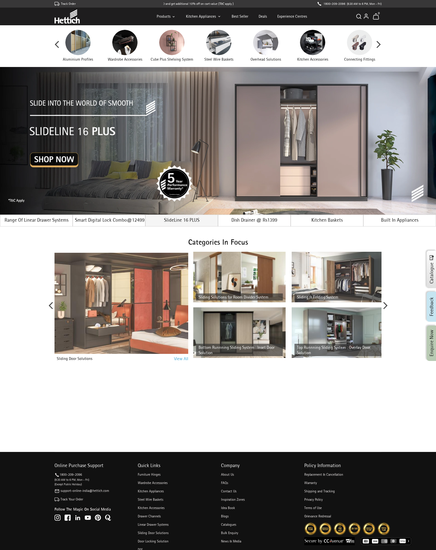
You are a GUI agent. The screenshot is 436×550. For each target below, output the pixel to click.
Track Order (68, 4)
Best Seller (240, 16)
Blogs (225, 516)
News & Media (231, 541)
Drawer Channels (149, 516)
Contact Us (228, 491)
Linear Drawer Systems (153, 524)
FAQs (224, 483)
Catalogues (228, 524)
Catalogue (431, 272)
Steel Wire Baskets (150, 499)
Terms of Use (313, 508)
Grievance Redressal (317, 516)
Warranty (310, 483)
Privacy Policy (313, 499)
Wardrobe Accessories (153, 483)
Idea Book (228, 508)
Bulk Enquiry (229, 533)
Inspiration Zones (233, 499)
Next (378, 46)
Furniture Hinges (149, 474)
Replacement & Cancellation (323, 474)
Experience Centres (292, 16)
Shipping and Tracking (319, 491)
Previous (56, 46)
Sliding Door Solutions (153, 533)
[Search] (359, 16)
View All (181, 358)
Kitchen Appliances (201, 16)
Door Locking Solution (153, 541)
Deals (263, 16)
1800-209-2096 (334, 4)
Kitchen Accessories (151, 508)
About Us (227, 474)
